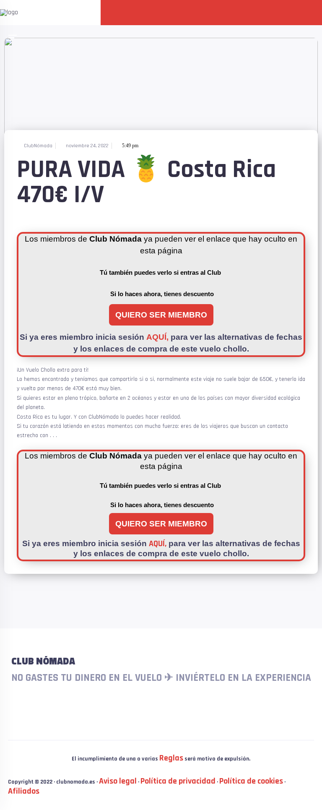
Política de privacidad (178, 781)
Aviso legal (118, 781)
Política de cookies (251, 781)
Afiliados (23, 791)
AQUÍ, (157, 337)
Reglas (171, 758)
